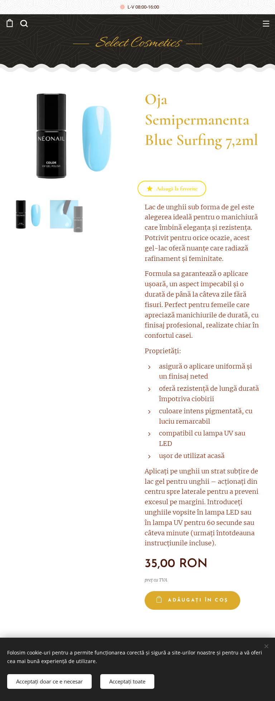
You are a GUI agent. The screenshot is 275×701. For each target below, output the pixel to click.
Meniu (266, 23)
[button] (23, 23)
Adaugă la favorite (177, 188)
